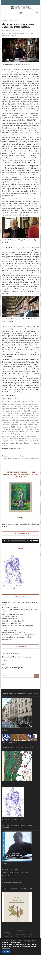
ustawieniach (6, 948)
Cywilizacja (17, 936)
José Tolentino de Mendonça (11, 33)
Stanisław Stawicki (24, 33)
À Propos (5, 20)
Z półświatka (6, 660)
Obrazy (24, 934)
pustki (4, 664)
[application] (20, 541)
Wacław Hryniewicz (10, 35)
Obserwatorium (14, 20)
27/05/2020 (14, 30)
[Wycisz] (31, 541)
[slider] (35, 540)
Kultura (33, 936)
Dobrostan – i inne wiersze (10, 653)
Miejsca (17, 934)
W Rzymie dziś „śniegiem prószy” (12, 668)
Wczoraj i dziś (8, 936)
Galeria (31, 934)
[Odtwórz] (4, 541)
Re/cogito (5, 30)
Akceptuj (6, 952)
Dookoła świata (20, 930)
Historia (26, 936)
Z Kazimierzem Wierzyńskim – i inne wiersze (16, 657)
